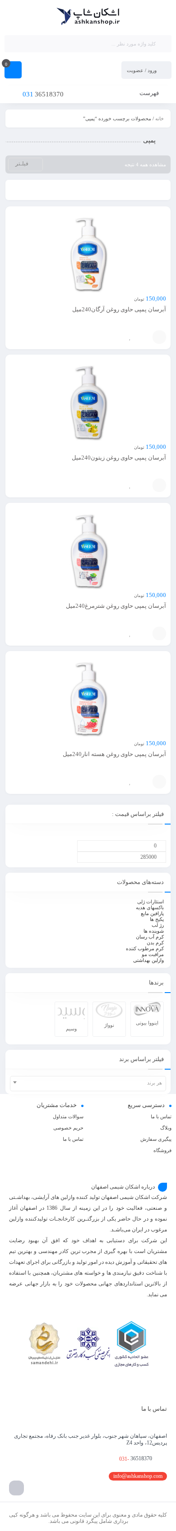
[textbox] (88, 1082)
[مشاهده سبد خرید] (13, 70)
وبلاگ (165, 1127)
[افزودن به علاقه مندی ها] (130, 337)
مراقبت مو (153, 954)
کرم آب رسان (150, 936)
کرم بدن (155, 942)
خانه (159, 118)
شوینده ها (154, 931)
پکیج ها (157, 919)
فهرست (149, 93)
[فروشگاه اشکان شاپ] (88, 17)
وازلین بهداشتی (148, 960)
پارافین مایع (152, 913)
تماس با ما (161, 1116)
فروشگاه (162, 1150)
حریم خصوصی (68, 1127)
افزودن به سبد (159, 337)
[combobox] (88, 1083)
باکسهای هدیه (150, 907)
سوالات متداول (68, 1116)
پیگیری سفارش (155, 1139)
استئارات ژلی (150, 901)
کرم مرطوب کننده (145, 948)
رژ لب (158, 925)
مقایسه (143, 337)
